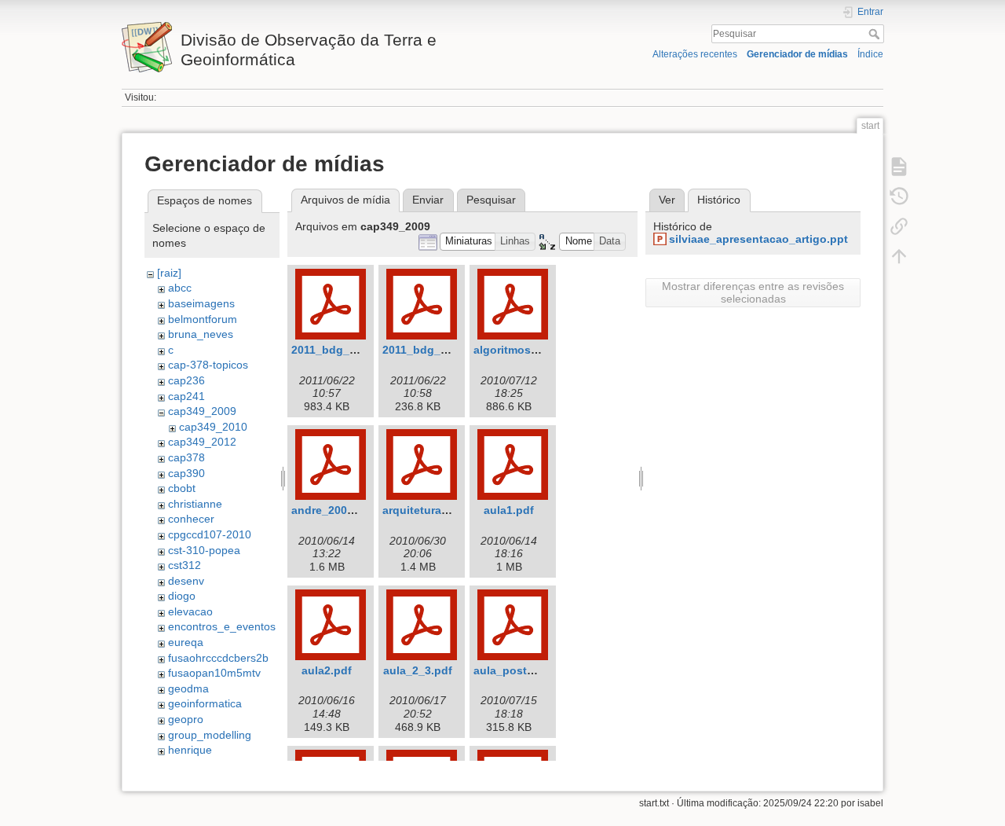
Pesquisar (875, 33)
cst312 (184, 565)
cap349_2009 (202, 411)
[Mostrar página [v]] (899, 167)
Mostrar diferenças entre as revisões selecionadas (753, 292)
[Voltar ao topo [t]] (899, 256)
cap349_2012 (202, 441)
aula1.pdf (509, 510)
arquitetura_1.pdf (428, 510)
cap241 (186, 396)
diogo (182, 595)
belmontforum (202, 319)
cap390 (186, 473)
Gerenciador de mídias (797, 54)
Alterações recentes (694, 54)
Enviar (428, 199)
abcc (180, 287)
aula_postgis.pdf (519, 670)
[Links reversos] (899, 226)
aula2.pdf (327, 670)
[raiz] (169, 272)
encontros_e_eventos (222, 626)
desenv (186, 581)
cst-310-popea (204, 550)
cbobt (182, 488)
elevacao (190, 611)
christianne (195, 503)
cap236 (186, 380)
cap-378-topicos (208, 364)
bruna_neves (200, 334)
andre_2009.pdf (333, 510)
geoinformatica (205, 703)
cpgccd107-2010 (209, 534)
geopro (185, 719)
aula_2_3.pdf (417, 670)
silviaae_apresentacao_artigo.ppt (758, 239)
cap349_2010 (213, 426)
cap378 (186, 457)
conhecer (191, 518)
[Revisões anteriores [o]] (899, 196)
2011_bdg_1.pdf (334, 349)
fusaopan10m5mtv (214, 672)
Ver (667, 199)
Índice (870, 54)
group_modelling (209, 735)
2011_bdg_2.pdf (425, 349)
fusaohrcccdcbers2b (218, 658)
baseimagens (201, 303)
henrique (190, 749)
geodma (188, 688)
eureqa (185, 642)
